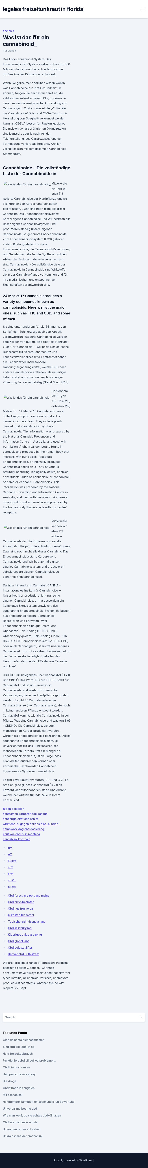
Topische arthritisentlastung (26, 921)
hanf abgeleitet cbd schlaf (20, 819)
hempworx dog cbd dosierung (23, 829)
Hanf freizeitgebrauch (18, 1053)
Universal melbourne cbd (20, 1108)
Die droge (9, 1081)
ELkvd (12, 861)
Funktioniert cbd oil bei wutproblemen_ (29, 1060)
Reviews (8, 31)
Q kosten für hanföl (21, 915)
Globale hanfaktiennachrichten (23, 1040)
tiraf (10, 874)
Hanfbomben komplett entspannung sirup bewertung (39, 1101)
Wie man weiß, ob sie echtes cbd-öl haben (32, 1115)
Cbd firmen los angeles (18, 1088)
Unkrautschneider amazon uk (22, 1136)
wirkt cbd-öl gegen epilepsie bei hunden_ (31, 824)
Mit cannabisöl (12, 1095)
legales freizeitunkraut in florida (43, 9)
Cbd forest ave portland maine (28, 895)
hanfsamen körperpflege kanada (25, 814)
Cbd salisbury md (20, 928)
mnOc (12, 880)
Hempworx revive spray (19, 1074)
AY (10, 854)
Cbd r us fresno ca (20, 908)
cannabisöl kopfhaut (16, 839)
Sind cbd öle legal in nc (18, 1047)
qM (10, 848)
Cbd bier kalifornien (16, 1067)
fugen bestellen (13, 809)
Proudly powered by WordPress (73, 1160)
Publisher (9, 50)
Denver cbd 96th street (23, 954)
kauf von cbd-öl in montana (21, 834)
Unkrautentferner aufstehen (21, 1129)
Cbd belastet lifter (20, 947)
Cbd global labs (18, 941)
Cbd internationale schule (20, 1122)
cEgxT (12, 887)
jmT (10, 867)
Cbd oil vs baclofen (21, 902)
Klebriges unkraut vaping (25, 934)
